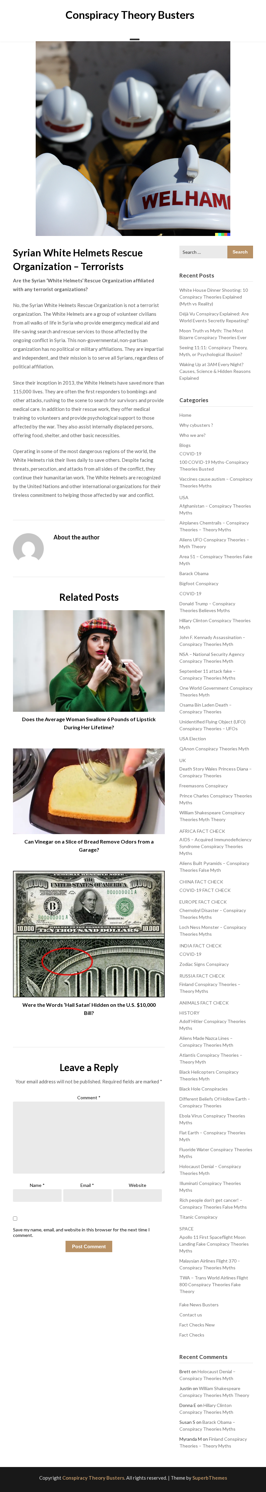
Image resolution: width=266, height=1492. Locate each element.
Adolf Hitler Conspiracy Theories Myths (212, 1024)
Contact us (190, 1314)
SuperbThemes (209, 1478)
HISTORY (189, 1013)
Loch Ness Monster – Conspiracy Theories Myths (212, 930)
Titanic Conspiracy (198, 1217)
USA (183, 497)
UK (182, 760)
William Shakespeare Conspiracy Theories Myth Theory (212, 816)
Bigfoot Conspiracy (198, 583)
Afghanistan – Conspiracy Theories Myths (215, 509)
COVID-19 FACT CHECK (205, 890)
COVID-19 (190, 453)
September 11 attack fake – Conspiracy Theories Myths (207, 674)
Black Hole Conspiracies (203, 1088)
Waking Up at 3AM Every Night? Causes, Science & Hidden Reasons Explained (215, 371)
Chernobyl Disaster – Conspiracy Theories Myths (212, 913)
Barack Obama (194, 573)
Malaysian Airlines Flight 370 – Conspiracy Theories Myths (209, 1264)
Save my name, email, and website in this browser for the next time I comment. (81, 1232)
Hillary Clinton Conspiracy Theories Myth (215, 624)
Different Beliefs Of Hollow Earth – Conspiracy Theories (214, 1102)
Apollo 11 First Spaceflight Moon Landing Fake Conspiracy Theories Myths (214, 1243)
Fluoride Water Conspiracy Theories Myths (215, 1153)
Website (137, 1185)
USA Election (192, 738)
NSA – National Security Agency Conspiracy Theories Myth (211, 657)
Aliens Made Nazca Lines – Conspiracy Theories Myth (206, 1041)
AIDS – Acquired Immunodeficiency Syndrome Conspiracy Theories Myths (215, 846)
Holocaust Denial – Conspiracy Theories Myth (210, 1170)
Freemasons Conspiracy (203, 785)
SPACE (186, 1228)
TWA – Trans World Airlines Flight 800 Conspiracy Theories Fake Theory (213, 1284)
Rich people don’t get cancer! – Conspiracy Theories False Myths (213, 1203)
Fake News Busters (199, 1304)
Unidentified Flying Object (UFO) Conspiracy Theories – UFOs (212, 725)
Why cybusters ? (196, 425)
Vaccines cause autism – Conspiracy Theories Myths (215, 482)
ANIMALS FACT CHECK (204, 1002)
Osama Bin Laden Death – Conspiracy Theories (205, 708)
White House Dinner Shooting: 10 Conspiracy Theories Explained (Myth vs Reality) (213, 296)
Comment (89, 1097)
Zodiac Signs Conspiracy (204, 964)
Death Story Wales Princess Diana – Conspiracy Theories (215, 772)
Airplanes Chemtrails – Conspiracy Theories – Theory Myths (214, 526)
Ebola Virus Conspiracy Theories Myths (212, 1119)
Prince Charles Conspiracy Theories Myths (215, 799)
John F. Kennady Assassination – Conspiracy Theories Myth (212, 641)
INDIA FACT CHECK (200, 945)
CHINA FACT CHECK (201, 881)
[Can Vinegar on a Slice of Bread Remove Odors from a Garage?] (89, 789)
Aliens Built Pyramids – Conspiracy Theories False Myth (214, 866)
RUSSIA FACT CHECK (202, 976)
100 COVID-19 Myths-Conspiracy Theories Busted (213, 465)
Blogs (185, 445)
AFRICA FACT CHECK (202, 831)
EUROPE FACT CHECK (203, 902)
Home (185, 415)
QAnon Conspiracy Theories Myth (214, 748)
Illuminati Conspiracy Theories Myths (210, 1186)
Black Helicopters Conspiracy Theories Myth (208, 1075)
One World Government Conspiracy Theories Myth (215, 691)
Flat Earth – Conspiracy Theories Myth (212, 1136)
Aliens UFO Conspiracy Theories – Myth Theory (214, 543)
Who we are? (192, 435)
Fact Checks (191, 1335)
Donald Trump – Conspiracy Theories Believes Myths (207, 607)
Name (37, 1185)
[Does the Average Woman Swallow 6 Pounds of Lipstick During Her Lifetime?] (89, 658)
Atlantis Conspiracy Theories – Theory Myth (210, 1058)
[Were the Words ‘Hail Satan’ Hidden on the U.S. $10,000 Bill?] (89, 932)
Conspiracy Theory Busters (130, 14)
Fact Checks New (197, 1324)
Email (87, 1185)
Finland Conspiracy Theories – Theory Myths (209, 987)
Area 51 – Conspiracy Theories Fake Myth (215, 560)
